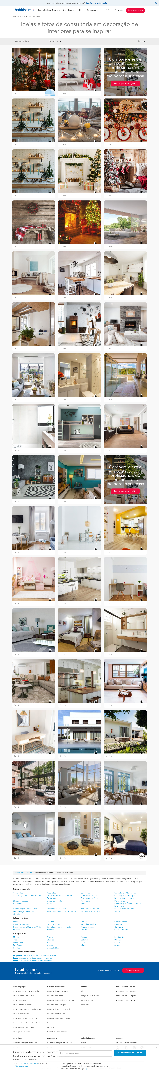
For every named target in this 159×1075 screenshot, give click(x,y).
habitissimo (18, 17)
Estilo (51, 41)
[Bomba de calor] (33, 324)
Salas (15, 922)
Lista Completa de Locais (125, 1000)
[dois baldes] (79, 834)
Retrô (83, 943)
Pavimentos (18, 904)
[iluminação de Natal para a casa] (79, 222)
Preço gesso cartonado (21, 1032)
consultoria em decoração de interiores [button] (34, 956)
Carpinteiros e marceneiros (57, 1032)
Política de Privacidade (28, 1064)
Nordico (16, 948)
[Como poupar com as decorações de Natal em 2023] (33, 120)
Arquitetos (51, 893)
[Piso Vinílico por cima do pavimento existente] (125, 222)
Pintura (84, 904)
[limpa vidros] (125, 783)
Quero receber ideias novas (130, 1053)
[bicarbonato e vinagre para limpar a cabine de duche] (125, 375)
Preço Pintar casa (19, 1000)
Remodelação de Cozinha (92, 909)
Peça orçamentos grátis (125, 83)
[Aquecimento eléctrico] (125, 273)
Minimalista (18, 943)
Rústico (50, 943)
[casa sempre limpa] (79, 630)
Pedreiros (50, 1027)
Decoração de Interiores (124, 898)
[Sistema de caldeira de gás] (33, 375)
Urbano (117, 940)
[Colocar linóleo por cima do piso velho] (33, 273)
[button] (15, 93)
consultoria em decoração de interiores (32, 958)
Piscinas (16, 930)
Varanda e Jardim (88, 924)
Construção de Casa (89, 896)
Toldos (117, 912)
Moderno (17, 937)
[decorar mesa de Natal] (125, 120)
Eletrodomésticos (20, 901)
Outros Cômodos (121, 930)
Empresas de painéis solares (57, 991)
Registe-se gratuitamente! (96, 3)
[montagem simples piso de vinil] (79, 579)
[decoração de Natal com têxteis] (33, 222)
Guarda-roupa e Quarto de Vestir (27, 927)
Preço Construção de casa (22, 1005)
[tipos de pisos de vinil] (79, 528)
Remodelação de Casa (56, 909)
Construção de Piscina (90, 898)
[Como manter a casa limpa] (33, 630)
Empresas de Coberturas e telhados (60, 1009)
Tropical (16, 940)
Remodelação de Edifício (125, 909)
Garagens (118, 927)
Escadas (50, 930)
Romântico (17, 945)
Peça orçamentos (135, 10)
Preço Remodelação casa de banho (26, 991)
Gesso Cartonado (54, 901)
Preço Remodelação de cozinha (25, 1018)
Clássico (50, 940)
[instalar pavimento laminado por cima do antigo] (125, 426)
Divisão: (18, 41)
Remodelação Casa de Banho (25, 909)
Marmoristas (119, 901)
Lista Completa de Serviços (125, 991)
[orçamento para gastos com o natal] (79, 120)
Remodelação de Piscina (91, 912)
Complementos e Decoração (59, 927)
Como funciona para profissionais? (60, 1043)
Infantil (83, 945)
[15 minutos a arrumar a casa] (33, 681)
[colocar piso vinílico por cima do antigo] (79, 426)
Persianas (51, 904)
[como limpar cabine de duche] (79, 375)
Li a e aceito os (31, 1065)
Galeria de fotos (87, 1000)
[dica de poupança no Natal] (79, 69)
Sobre (83, 1043)
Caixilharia (85, 893)
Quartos (50, 922)
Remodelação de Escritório (24, 912)
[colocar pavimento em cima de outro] (79, 273)
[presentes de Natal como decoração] (79, 171)
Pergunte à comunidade (90, 996)
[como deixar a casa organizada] (125, 681)
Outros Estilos (53, 948)
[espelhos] (33, 834)
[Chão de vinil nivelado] (125, 579)
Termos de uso (21, 1066)
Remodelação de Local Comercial (61, 912)
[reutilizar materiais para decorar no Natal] (33, 171)
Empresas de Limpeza (55, 996)
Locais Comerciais (21, 924)
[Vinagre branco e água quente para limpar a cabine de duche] (33, 426)
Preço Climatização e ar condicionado (27, 1009)
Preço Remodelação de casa (23, 996)
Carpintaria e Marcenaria (125, 893)
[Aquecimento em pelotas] (79, 324)
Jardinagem (86, 901)
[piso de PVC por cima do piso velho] (33, 528)
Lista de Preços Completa (125, 987)
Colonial (84, 940)
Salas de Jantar (53, 924)
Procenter (84, 1005)
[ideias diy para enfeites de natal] (33, 69)
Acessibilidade (19, 893)
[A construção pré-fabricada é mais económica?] (125, 732)
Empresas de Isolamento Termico (59, 1018)
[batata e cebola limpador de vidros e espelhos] (79, 783)
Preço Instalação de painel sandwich (26, 1023)
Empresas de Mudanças (56, 1014)
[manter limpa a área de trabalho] (33, 732)
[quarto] (125, 834)
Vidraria (16, 914)
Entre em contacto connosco (126, 1043)
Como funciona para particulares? (25, 1043)
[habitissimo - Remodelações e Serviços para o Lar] (24, 10)
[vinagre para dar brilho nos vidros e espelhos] (33, 783)
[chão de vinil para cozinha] (125, 528)
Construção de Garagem (124, 896)
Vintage (50, 945)
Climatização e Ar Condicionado (27, 896)
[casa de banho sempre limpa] (125, 630)
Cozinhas (84, 922)
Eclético (50, 937)
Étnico (117, 943)
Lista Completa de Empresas (126, 996)
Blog (83, 991)
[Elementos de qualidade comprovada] (79, 732)
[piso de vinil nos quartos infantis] (33, 579)
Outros (84, 930)
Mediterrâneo (120, 937)
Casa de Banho (120, 922)
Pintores (50, 1023)
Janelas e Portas (87, 927)
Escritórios (118, 924)
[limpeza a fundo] (79, 681)
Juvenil (117, 945)
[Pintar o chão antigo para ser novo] (79, 477)
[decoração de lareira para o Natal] (125, 171)
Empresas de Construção (56, 1005)
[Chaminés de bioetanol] (125, 324)
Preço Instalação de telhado (23, 1027)
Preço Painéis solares (21, 1014)
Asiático (84, 937)
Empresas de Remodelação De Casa (60, 1000)
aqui (86, 1069)
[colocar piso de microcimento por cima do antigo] (33, 477)
